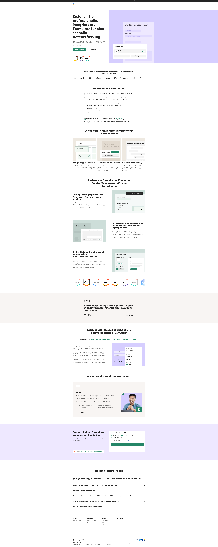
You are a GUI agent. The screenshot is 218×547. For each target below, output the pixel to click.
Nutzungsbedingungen (85, 544)
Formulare (75, 528)
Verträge (74, 524)
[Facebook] (124, 544)
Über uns (118, 520)
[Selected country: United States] (129, 440)
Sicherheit (104, 522)
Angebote (74, 522)
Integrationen (90, 534)
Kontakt (118, 522)
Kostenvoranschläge (77, 520)
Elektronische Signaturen (77, 526)
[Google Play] (76, 540)
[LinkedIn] (121, 544)
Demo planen (127, 444)
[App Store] (84, 540)
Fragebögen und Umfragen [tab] (129, 339)
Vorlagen (89, 522)
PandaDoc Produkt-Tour (91, 520)
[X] (126, 544)
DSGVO (102, 544)
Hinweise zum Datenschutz (77, 544)
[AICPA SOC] (140, 540)
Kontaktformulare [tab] (85, 339)
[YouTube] (131, 544)
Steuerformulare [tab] (116, 339)
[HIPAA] (137, 540)
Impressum (98, 544)
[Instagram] (129, 544)
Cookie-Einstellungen (107, 544)
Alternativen (89, 532)
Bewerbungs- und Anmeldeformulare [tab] (100, 339)
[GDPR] (142, 540)
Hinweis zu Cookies (93, 544)
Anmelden (131, 0)
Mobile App (104, 524)
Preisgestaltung (105, 3)
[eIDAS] (144, 540)
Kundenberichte (90, 526)
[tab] (78, 386)
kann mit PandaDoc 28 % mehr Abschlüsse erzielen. (91, 451)
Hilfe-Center (125, 0)
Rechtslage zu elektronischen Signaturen (93, 529)
